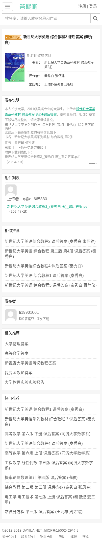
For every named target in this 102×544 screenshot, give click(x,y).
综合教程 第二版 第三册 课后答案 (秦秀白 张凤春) (48, 487)
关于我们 (9, 537)
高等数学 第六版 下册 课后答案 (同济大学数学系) (47, 434)
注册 (82, 6)
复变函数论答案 (18, 373)
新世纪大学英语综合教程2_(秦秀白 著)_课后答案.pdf (42, 157)
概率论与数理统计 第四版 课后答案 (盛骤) (41, 478)
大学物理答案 (16, 344)
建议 (73, 537)
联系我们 (28, 537)
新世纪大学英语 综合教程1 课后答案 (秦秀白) (44, 275)
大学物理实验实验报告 (24, 382)
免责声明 (46, 537)
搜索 (85, 537)
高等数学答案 (16, 353)
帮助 (61, 537)
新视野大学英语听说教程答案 (30, 363)
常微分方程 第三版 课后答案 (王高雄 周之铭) (43, 512)
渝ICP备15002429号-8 (60, 530)
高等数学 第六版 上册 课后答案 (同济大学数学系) (47, 453)
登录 (93, 6)
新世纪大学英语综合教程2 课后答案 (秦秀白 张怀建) (50, 241)
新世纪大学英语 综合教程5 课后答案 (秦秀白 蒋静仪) (51, 285)
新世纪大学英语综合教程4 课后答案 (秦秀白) (44, 266)
